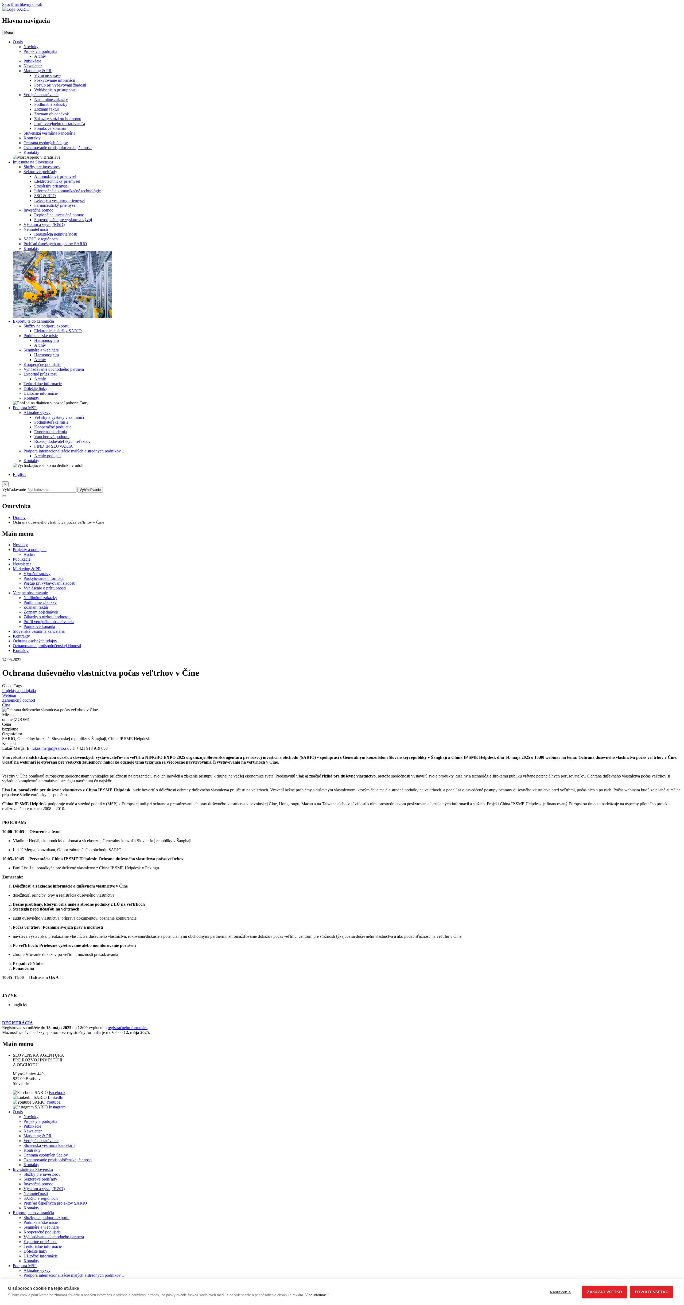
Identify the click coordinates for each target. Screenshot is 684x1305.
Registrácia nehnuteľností (55, 234)
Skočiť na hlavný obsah (22, 4)
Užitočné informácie (41, 393)
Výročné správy (47, 75)
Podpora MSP (25, 407)
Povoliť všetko (652, 1292)
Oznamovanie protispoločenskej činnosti (58, 147)
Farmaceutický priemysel (55, 205)
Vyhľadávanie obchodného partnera (54, 369)
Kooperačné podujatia (42, 364)
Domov (19, 517)
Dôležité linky (35, 388)
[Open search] (4, 496)
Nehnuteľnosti (36, 229)
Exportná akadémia (50, 431)
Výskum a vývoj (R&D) (44, 224)
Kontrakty (32, 138)
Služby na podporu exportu (46, 326)
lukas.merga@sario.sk (50, 748)
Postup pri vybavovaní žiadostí (60, 85)
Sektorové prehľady (40, 171)
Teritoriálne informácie (43, 383)
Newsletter (33, 66)
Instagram (57, 1107)
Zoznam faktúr (46, 109)
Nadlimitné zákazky (51, 99)
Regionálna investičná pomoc (59, 215)
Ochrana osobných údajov (46, 142)
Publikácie (32, 61)
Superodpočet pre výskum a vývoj (63, 219)
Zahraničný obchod (18, 700)
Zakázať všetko (604, 1292)
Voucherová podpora (51, 436)
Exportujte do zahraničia (33, 321)
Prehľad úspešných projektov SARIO (55, 243)
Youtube (53, 1102)
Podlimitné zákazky (50, 104)
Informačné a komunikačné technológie (67, 191)
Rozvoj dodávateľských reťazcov (62, 441)
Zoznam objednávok (51, 114)
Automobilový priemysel (55, 176)
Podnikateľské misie (41, 335)
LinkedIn (55, 1097)
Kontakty (31, 152)
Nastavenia (560, 1292)
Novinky (31, 46)
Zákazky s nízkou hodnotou (57, 118)
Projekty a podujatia (40, 51)
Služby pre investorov (42, 167)
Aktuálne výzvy (37, 412)
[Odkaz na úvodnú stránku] (16, 9)
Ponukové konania (50, 128)
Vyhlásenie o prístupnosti (55, 90)
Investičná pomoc (38, 210)
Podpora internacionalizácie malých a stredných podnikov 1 (74, 451)
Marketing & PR (38, 70)
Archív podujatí (47, 456)
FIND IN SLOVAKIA (53, 446)
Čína (6, 705)
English (19, 474)
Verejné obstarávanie (41, 94)
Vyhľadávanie (14, 489)
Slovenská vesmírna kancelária (49, 133)
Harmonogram (46, 340)
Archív (40, 56)
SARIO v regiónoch (41, 239)
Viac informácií (317, 1295)
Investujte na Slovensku (33, 162)
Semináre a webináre (41, 350)
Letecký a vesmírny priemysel (59, 200)
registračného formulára (127, 1027)
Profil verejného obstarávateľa (59, 123)
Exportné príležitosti (40, 374)
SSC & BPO (45, 195)
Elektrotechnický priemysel (57, 181)
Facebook (57, 1092)
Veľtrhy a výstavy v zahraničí (59, 417)
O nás (18, 42)
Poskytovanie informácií (54, 80)
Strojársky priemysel (51, 186)
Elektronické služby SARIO (58, 331)
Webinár (9, 695)
